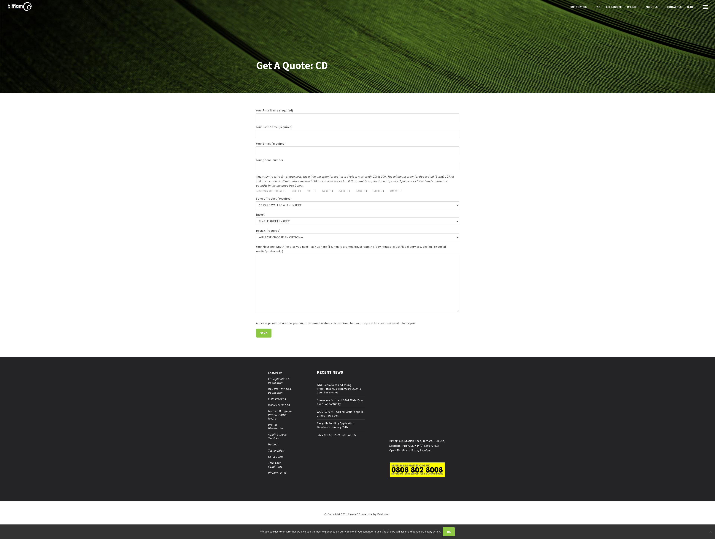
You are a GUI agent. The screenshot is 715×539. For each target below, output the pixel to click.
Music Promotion (279, 405)
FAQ (598, 7)
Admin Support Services (277, 436)
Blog (690, 7)
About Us (652, 7)
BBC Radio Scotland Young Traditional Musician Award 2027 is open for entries (339, 388)
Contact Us (674, 7)
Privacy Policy (277, 473)
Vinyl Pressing (277, 399)
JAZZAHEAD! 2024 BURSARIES (336, 435)
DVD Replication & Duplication (279, 390)
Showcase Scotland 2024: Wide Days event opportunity (340, 402)
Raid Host (383, 514)
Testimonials (276, 450)
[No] (710, 532)
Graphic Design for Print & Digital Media (280, 414)
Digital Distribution (276, 426)
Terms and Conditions (275, 464)
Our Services (578, 7)
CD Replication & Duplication (279, 380)
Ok (449, 532)
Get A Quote (614, 7)
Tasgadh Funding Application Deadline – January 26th (335, 425)
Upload (632, 7)
